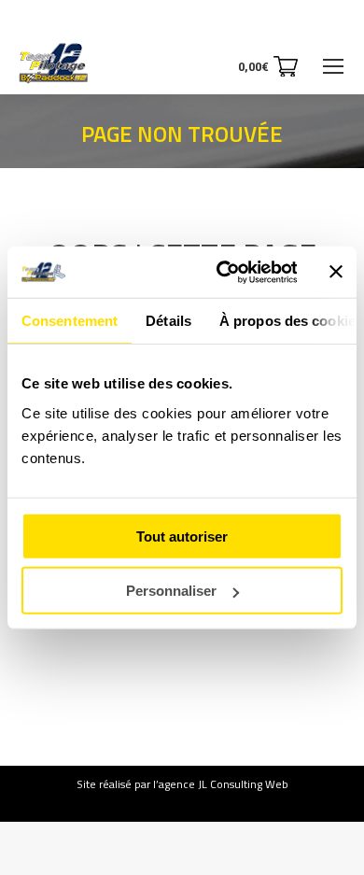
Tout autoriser (182, 535)
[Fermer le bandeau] (336, 271)
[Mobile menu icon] (333, 66)
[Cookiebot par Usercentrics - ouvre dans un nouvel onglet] (222, 272)
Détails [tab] (168, 321)
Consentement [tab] (69, 321)
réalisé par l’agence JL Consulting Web (193, 784)
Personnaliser (171, 591)
